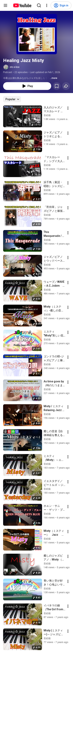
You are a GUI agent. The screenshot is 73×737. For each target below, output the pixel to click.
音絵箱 (47, 115)
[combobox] (12, 99)
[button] (36, 34)
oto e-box (14, 67)
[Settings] (46, 5)
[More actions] (68, 108)
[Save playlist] (57, 86)
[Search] (39, 5)
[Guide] (5, 5)
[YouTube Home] (22, 5)
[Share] (66, 86)
